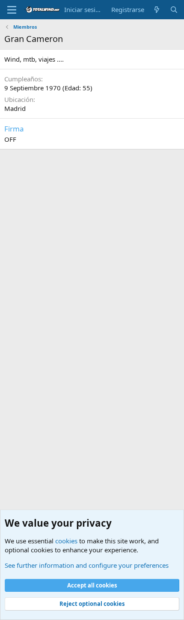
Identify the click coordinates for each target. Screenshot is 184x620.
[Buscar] (174, 10)
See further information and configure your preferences (87, 565)
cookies (66, 541)
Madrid (15, 108)
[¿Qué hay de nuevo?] (156, 10)
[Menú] (12, 9)
